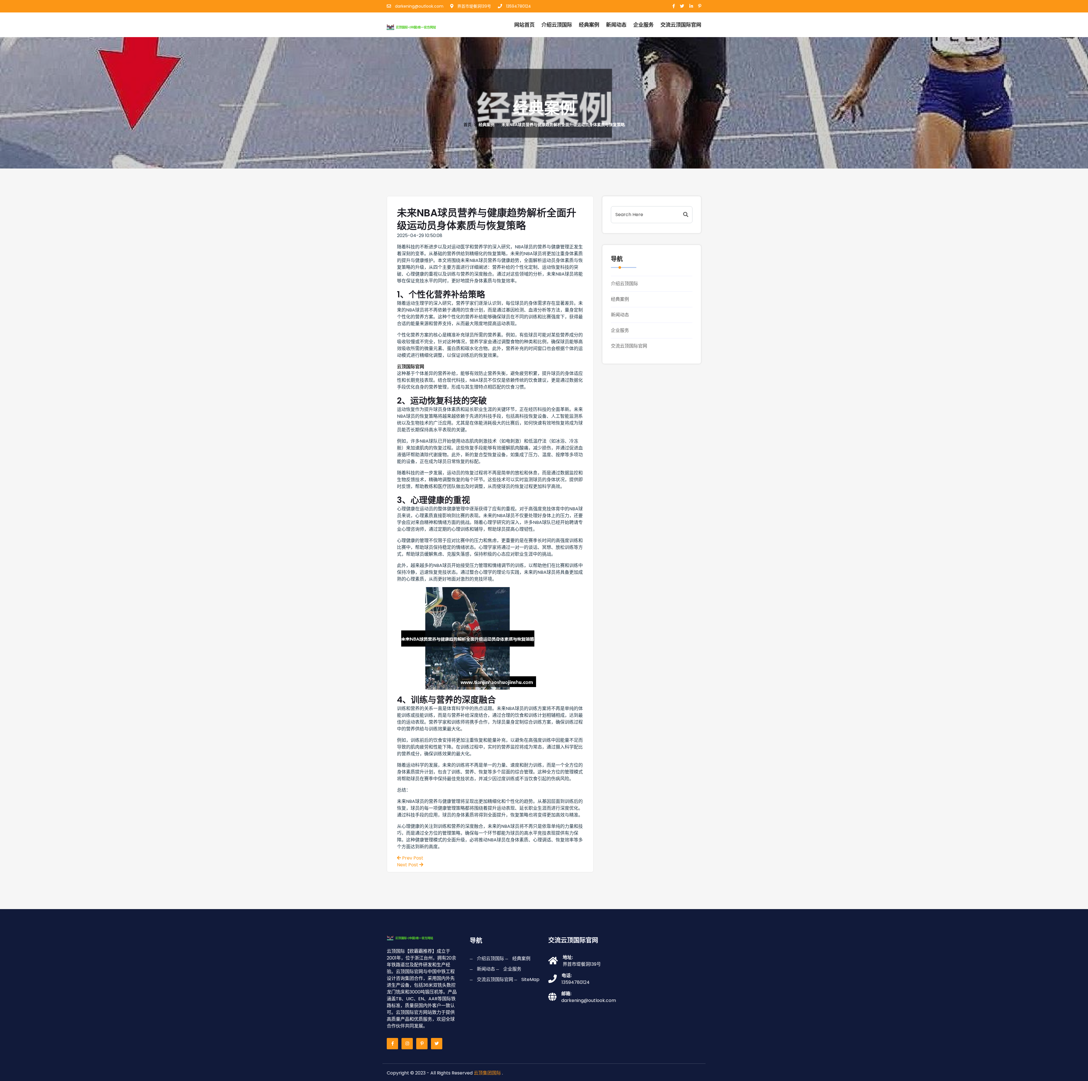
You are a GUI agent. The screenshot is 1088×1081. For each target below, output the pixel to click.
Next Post (408, 865)
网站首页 (524, 24)
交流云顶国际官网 (629, 346)
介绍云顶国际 (556, 24)
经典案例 (589, 24)
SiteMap (530, 979)
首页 (467, 124)
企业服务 (643, 24)
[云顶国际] (417, 26)
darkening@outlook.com (418, 6)
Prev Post (412, 858)
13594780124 (518, 6)
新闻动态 (616, 24)
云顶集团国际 (487, 1073)
